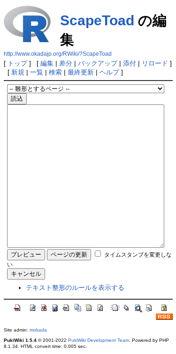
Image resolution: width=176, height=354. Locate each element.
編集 (47, 63)
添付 (129, 63)
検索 (55, 72)
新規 (17, 72)
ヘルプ (109, 72)
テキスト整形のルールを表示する (75, 287)
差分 (65, 63)
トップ (17, 63)
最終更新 (81, 72)
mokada (38, 329)
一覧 (36, 72)
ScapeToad (97, 20)
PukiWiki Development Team (98, 340)
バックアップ (97, 63)
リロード (155, 63)
